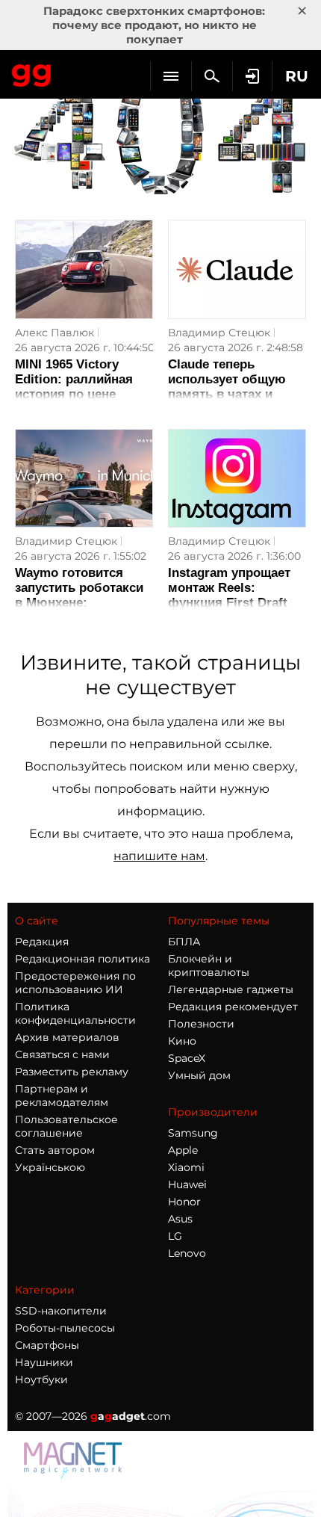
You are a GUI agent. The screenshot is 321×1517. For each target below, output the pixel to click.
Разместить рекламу (71, 1071)
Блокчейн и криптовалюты (208, 965)
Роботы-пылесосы (65, 1328)
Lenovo (187, 1253)
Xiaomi (186, 1167)
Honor (184, 1201)
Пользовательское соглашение (66, 1126)
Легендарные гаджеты (230, 989)
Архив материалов (67, 1037)
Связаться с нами (62, 1054)
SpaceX (186, 1058)
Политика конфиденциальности (75, 1013)
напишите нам (159, 856)
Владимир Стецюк (219, 332)
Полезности (201, 1024)
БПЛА (184, 941)
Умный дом (199, 1075)
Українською (50, 1167)
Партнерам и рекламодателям (61, 1095)
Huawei (187, 1184)
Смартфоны (47, 1345)
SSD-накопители (61, 1310)
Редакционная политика (82, 958)
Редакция (42, 941)
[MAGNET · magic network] (74, 1475)
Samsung (193, 1133)
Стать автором (55, 1150)
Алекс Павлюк (54, 332)
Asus (180, 1219)
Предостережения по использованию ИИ (75, 982)
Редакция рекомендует (233, 1006)
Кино (182, 1041)
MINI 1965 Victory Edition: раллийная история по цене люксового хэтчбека (78, 386)
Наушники (44, 1362)
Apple (183, 1150)
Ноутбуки (41, 1379)
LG (175, 1236)
